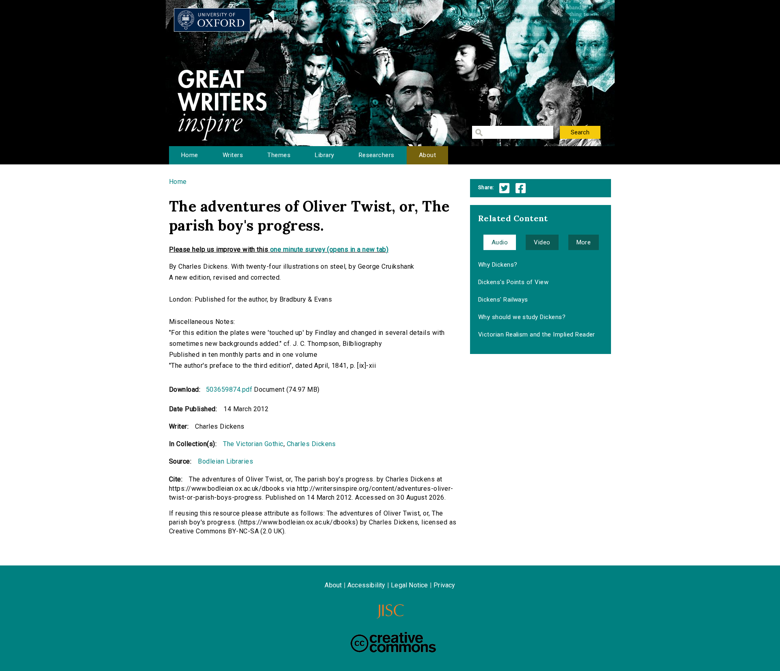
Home (189, 155)
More (583, 242)
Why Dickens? (498, 264)
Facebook (521, 188)
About (427, 155)
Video (542, 242)
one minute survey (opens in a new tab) (329, 249)
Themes (278, 155)
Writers (233, 155)
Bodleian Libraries (225, 461)
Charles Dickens (311, 444)
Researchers (376, 155)
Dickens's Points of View (513, 282)
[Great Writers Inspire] (212, 20)
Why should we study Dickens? (522, 317)
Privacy (444, 585)
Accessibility (366, 585)
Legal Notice (409, 585)
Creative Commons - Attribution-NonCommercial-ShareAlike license (393, 642)
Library (324, 155)
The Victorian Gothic (253, 444)
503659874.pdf (229, 389)
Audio (500, 242)
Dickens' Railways (503, 299)
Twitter (504, 188)
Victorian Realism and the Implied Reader (536, 334)
